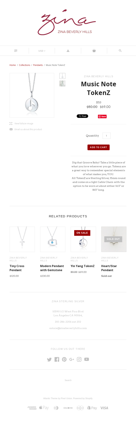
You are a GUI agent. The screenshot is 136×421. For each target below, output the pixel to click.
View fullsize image (21, 123)
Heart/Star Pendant (109, 268)
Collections (24, 65)
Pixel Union (66, 398)
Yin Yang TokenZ (83, 266)
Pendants (38, 65)
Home (13, 65)
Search (68, 380)
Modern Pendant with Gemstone (52, 268)
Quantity (92, 135)
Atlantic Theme (50, 398)
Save (103, 116)
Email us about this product (26, 129)
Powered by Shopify (82, 398)
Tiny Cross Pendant (17, 268)
